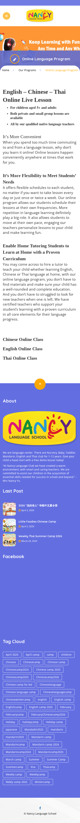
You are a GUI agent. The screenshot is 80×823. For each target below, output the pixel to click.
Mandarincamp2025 (50, 752)
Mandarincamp (15, 744)
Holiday (10, 722)
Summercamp (14, 767)
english (42, 699)
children (66, 654)
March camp (13, 759)
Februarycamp (15, 714)
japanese (11, 729)
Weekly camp (14, 774)
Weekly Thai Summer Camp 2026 (40, 536)
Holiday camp (54, 722)
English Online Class (22, 348)
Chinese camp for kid (19, 684)
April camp (32, 654)
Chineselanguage (50, 684)
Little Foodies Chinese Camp (37, 521)
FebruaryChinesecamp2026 (48, 714)
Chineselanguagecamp (57, 692)
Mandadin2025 (34, 729)
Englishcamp (14, 707)
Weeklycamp (37, 774)
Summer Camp (56, 759)
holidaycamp (31, 722)
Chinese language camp (21, 692)
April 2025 (12, 654)
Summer (34, 759)
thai (33, 767)
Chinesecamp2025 (17, 677)
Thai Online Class (20, 358)
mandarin (57, 729)
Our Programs (27, 70)
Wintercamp (42, 782)
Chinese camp (56, 662)
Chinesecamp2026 (47, 677)
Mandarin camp (41, 737)
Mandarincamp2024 (18, 752)
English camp (62, 699)
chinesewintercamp (18, 699)
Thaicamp (49, 767)
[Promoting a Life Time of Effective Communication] (40, 15)
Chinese (11, 662)
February (65, 707)
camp (50, 654)
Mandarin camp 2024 (45, 744)
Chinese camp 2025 (48, 669)
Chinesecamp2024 (17, 669)
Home (5, 70)
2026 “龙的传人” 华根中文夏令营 (38, 505)
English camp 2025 (41, 707)
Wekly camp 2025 (16, 782)
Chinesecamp (31, 662)
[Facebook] (40, 808)
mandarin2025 (15, 737)
